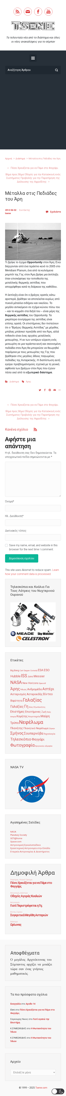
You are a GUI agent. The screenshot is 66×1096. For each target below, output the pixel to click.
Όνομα (9, 501)
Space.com (15, 841)
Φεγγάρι (38, 739)
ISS (24, 675)
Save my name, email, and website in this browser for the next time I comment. (33, 547)
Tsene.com (41, 1087)
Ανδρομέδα (34, 689)
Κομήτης (22, 716)
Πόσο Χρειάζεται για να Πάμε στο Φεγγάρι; (34, 168)
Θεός (49, 712)
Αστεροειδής (35, 694)
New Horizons (30, 683)
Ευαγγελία (15, 1003)
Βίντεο (48, 694)
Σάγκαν (52, 728)
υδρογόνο (48, 746)
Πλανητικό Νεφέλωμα (35, 728)
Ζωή (43, 711)
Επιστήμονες (33, 711)
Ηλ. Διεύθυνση (14, 516)
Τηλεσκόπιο (20, 739)
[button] (58, 1091)
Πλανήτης (16, 728)
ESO (47, 670)
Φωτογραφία (22, 745)
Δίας (31, 707)
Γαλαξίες (17, 707)
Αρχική (8, 158)
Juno (30, 676)
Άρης (28, 381)
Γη (26, 706)
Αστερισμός (18, 694)
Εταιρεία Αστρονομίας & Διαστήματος (30, 851)
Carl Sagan (25, 670)
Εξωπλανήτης (39, 707)
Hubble (15, 676)
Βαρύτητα (16, 700)
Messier (39, 676)
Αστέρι (48, 689)
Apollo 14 (30, 1003)
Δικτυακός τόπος (15, 530)
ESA (40, 670)
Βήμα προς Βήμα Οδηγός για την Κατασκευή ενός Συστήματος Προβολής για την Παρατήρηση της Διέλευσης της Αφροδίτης (33, 178)
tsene (8, 213)
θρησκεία (39, 746)
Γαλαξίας (32, 700)
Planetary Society (18, 835)
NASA (16, 682)
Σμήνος (17, 733)
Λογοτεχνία (34, 716)
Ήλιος (23, 689)
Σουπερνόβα (33, 733)
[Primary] (33, 58)
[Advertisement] (33, 112)
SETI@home (16, 838)
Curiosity (33, 670)
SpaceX (42, 683)
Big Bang (14, 670)
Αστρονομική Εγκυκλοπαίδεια (25, 845)
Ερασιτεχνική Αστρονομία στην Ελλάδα (30, 848)
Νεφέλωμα (31, 722)
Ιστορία (13, 717)
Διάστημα (20, 158)
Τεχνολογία (49, 734)
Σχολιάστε (55, 211)
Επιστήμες (17, 711)
